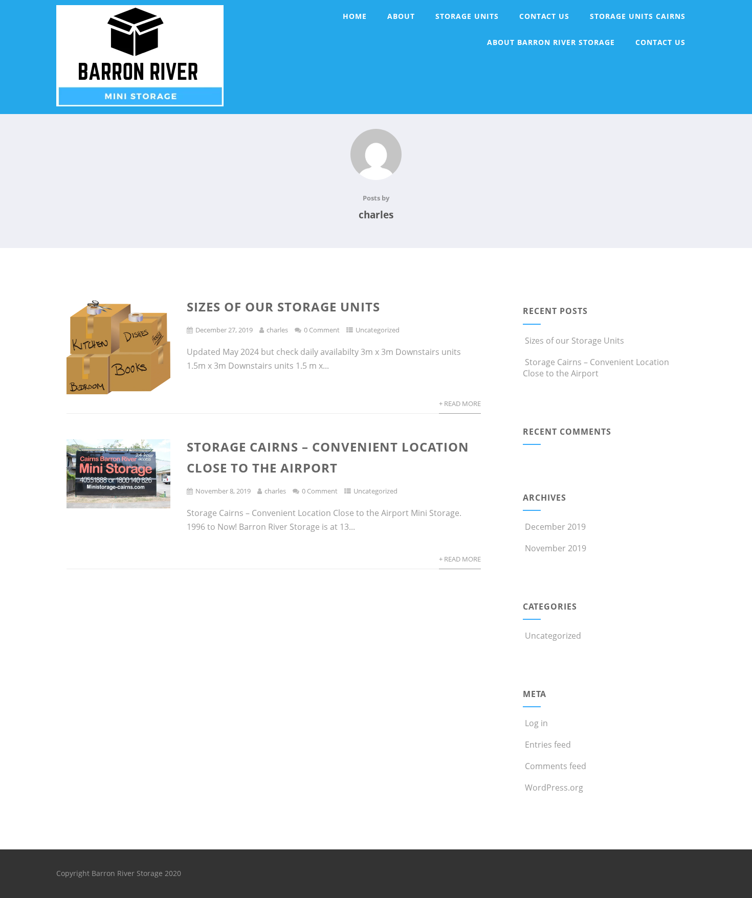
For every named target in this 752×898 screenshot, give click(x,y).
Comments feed (555, 766)
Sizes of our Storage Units (283, 306)
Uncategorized (378, 329)
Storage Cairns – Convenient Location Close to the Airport (596, 367)
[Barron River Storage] (140, 108)
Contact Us (544, 16)
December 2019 (555, 526)
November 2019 (555, 548)
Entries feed (548, 744)
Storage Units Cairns (637, 16)
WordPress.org (554, 787)
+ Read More (460, 403)
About (401, 16)
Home (355, 16)
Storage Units (467, 16)
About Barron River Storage (551, 42)
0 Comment (322, 329)
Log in (536, 723)
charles (277, 329)
